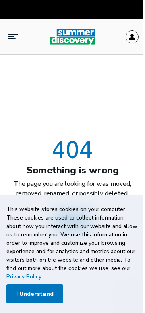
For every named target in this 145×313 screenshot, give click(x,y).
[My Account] (132, 36)
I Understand (35, 294)
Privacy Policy (23, 276)
